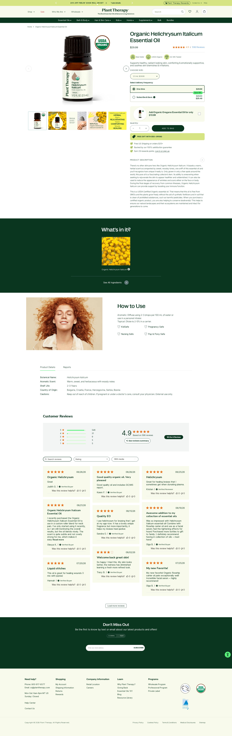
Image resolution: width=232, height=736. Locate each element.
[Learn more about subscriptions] (154, 97)
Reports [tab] (67, 367)
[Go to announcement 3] (97, 3)
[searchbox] (57, 459)
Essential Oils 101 (125, 691)
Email (112, 636)
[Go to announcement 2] (94, 3)
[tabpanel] (116, 386)
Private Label (154, 691)
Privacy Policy (138, 723)
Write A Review (174, 437)
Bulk (159, 20)
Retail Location (93, 684)
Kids (118, 20)
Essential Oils (64, 20)
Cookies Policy (152, 723)
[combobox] (168, 12)
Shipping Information (65, 688)
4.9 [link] (187, 47)
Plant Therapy (46, 723)
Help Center (30, 703)
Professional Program (157, 688)
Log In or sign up (162, 151)
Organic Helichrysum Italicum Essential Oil (51, 27)
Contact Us (30, 708)
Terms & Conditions (169, 723)
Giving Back (122, 688)
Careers (90, 688)
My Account (61, 684)
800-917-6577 (38, 684)
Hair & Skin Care (102, 20)
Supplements (145, 20)
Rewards (59, 694)
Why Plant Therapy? (126, 684)
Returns (59, 691)
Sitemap (202, 723)
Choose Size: (136, 70)
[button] (196, 3)
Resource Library (125, 698)
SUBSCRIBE (139, 648)
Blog (119, 694)
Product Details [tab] (47, 367)
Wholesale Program (157, 684)
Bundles (170, 20)
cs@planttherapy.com (40, 687)
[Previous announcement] (56, 3)
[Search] (182, 12)
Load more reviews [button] (116, 606)
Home (130, 20)
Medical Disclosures (187, 723)
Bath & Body (82, 20)
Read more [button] (58, 539)
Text (122, 636)
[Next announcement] (132, 3)
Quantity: (134, 123)
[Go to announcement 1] (91, 3)
